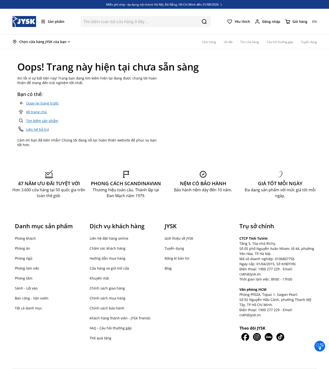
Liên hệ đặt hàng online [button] (109, 238)
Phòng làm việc (27, 268)
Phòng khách (25, 238)
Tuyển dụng (174, 248)
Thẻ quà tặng (100, 338)
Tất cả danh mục (28, 308)
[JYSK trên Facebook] (245, 337)
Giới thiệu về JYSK (179, 238)
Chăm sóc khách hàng (107, 248)
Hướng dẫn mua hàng (107, 258)
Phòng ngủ (23, 258)
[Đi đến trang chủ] (24, 21)
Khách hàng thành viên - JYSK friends (120, 318)
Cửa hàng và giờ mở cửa (109, 268)
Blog (168, 268)
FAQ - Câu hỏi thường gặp (111, 328)
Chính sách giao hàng (107, 288)
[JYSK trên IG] (257, 337)
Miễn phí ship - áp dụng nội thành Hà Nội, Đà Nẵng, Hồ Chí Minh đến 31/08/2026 (162, 4)
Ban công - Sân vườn (31, 298)
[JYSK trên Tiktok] (280, 337)
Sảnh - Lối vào (26, 288)
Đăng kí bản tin (177, 258)
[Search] (204, 21)
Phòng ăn (22, 248)
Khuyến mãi (99, 278)
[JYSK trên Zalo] (268, 337)
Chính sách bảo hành (107, 308)
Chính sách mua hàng (107, 298)
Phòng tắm (23, 278)
